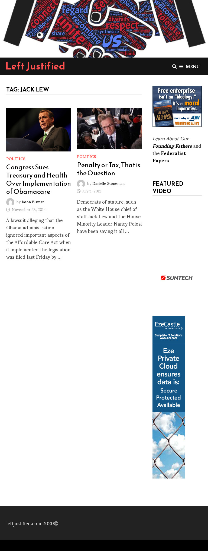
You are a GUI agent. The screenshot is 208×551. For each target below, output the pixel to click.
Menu (193, 66)
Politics (15, 158)
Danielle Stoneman (108, 183)
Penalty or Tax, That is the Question (108, 169)
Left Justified (35, 66)
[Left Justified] (104, 27)
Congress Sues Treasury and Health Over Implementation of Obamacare (38, 179)
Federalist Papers (169, 156)
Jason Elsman (33, 201)
